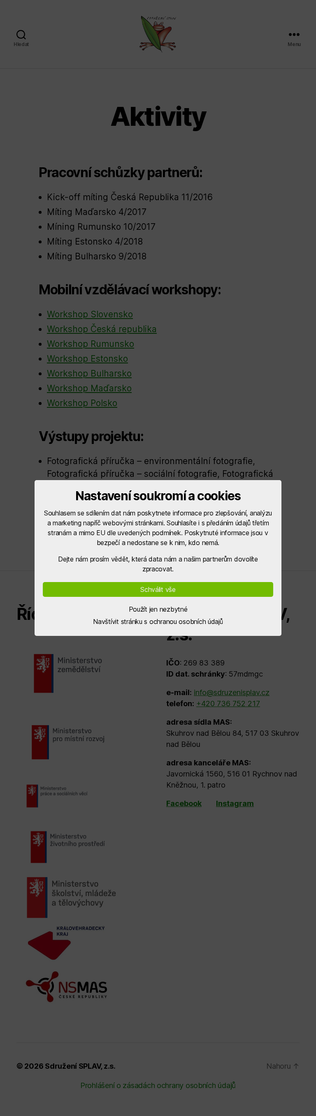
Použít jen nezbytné (158, 609)
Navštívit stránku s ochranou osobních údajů (158, 621)
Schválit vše (158, 589)
